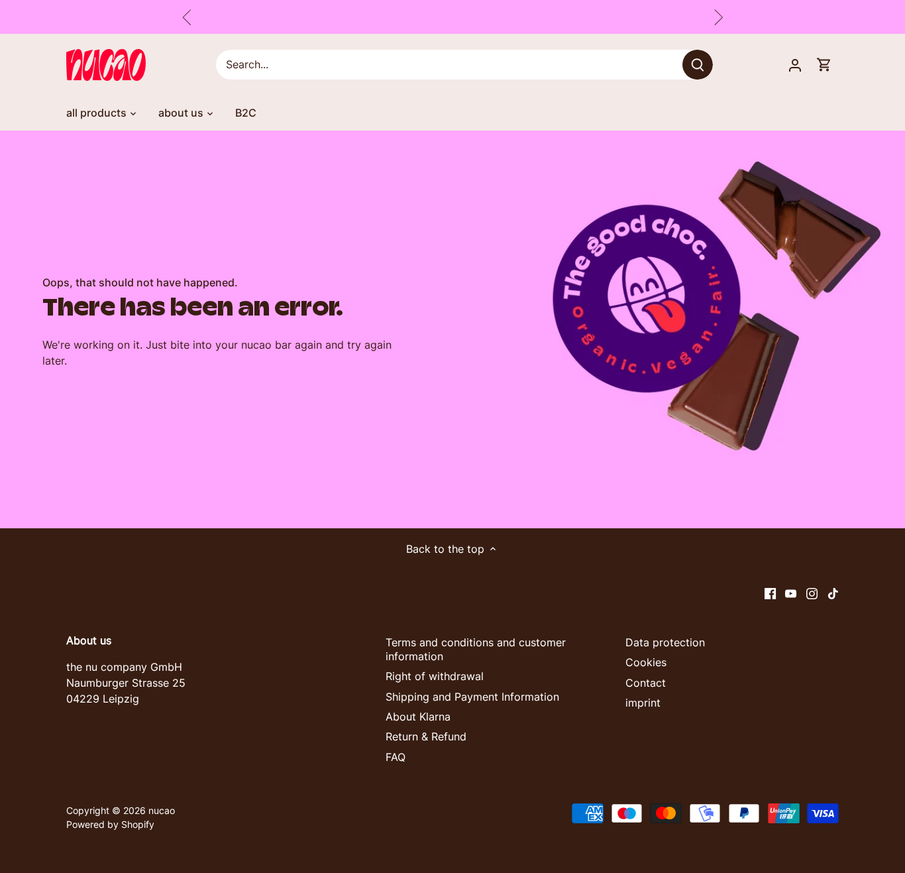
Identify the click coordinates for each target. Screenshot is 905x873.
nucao (161, 810)
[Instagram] (812, 593)
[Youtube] (790, 593)
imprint (643, 702)
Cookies (645, 662)
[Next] (718, 17)
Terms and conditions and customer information (476, 649)
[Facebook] (770, 593)
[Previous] (186, 17)
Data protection (665, 642)
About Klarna (418, 716)
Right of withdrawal (435, 676)
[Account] (795, 64)
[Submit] (698, 65)
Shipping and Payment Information (472, 696)
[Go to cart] (824, 64)
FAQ (395, 757)
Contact (645, 682)
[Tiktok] (833, 593)
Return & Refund (426, 736)
